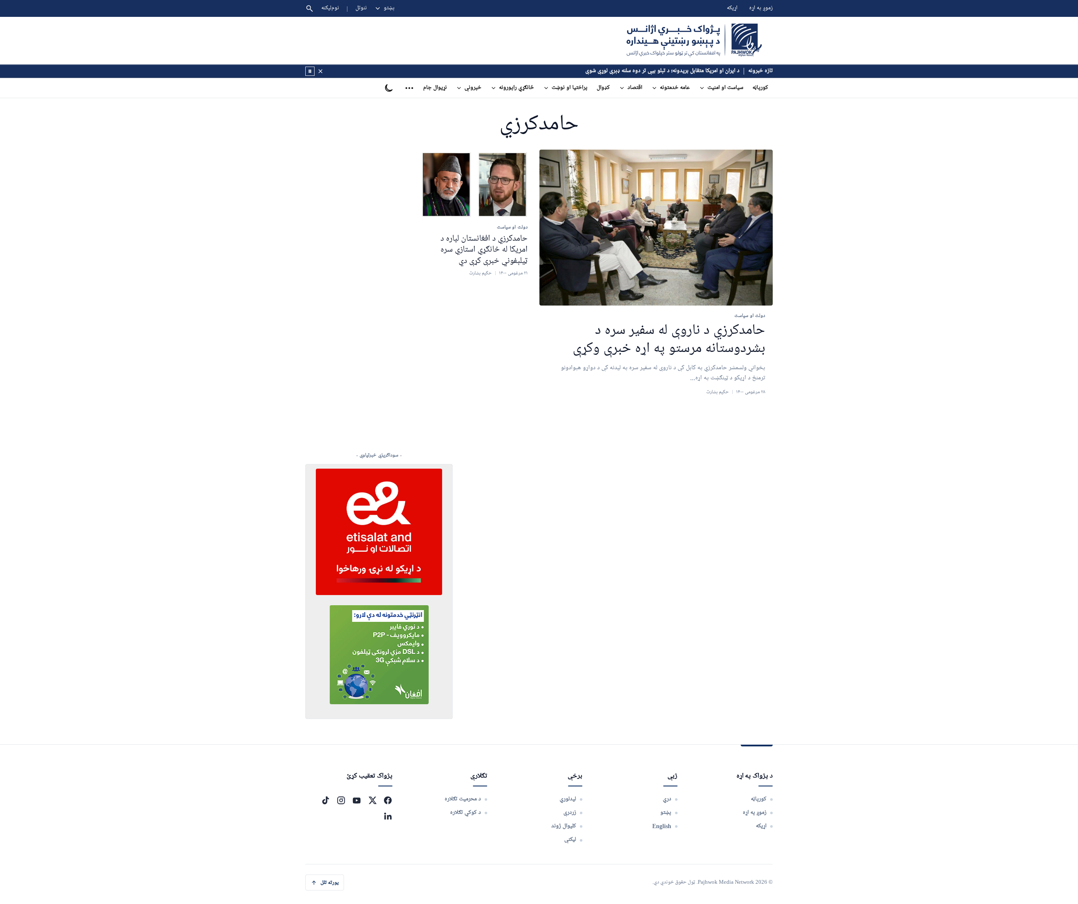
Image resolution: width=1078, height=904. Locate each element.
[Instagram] (341, 800)
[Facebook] (387, 800)
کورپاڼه (760, 88)
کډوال (603, 88)
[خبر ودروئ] (310, 71)
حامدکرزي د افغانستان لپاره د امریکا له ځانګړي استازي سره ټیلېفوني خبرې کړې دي (484, 250)
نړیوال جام (435, 88)
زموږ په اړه (761, 8)
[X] (372, 800)
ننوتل (361, 8)
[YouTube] (356, 800)
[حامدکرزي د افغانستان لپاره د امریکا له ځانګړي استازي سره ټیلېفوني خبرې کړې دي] (474, 185)
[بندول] (320, 71)
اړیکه (732, 8)
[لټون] (309, 8)
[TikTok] (325, 800)
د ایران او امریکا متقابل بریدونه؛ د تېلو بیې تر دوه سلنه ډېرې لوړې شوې (662, 71)
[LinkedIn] (387, 816)
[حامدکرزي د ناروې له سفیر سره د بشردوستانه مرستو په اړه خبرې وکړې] (656, 228)
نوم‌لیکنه (330, 8)
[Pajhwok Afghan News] (694, 40)
